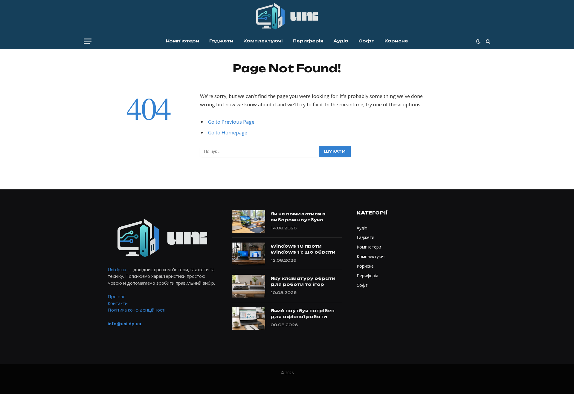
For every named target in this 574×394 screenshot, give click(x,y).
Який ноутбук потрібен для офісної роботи (303, 313)
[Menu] (87, 41)
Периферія (308, 40)
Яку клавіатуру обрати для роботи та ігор (303, 281)
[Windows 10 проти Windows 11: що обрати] (248, 254)
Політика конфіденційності (136, 310)
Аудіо (340, 40)
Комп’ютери (182, 40)
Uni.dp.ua (117, 269)
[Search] (487, 41)
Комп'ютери (369, 247)
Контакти (118, 303)
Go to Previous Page (231, 121)
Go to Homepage (227, 132)
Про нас (116, 296)
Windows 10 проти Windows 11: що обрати (303, 249)
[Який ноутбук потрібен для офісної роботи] (248, 318)
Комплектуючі (263, 40)
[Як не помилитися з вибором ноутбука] (248, 221)
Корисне (396, 40)
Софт (366, 40)
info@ (124, 323)
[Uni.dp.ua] (287, 16)
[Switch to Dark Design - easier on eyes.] (478, 41)
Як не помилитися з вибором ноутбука (298, 216)
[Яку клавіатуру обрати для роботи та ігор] (248, 286)
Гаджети (221, 40)
